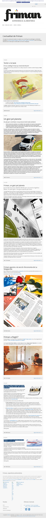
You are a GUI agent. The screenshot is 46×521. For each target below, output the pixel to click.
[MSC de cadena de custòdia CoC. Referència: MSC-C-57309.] (21, 484)
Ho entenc (19, 2)
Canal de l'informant (7, 510)
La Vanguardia (21, 271)
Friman (9, 40)
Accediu (34, 6)
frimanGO (32, 40)
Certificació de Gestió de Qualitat (14, 479)
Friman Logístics (25, 40)
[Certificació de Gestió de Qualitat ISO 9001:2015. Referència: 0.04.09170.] (7, 485)
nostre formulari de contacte (34, 415)
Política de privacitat (26, 2)
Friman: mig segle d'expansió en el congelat (16, 340)
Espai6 (12, 40)
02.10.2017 (5, 437)
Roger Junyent (29, 339)
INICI (4, 505)
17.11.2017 (5, 383)
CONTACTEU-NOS (6, 506)
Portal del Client (15, 399)
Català (36, 4)
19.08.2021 (5, 115)
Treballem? (5, 508)
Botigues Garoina (18, 40)
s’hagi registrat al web (29, 409)
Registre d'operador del (30, 479)
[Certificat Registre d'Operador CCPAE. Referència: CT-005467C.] (14, 491)
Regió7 (24, 339)
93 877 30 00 (27, 508)
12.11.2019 (5, 182)
